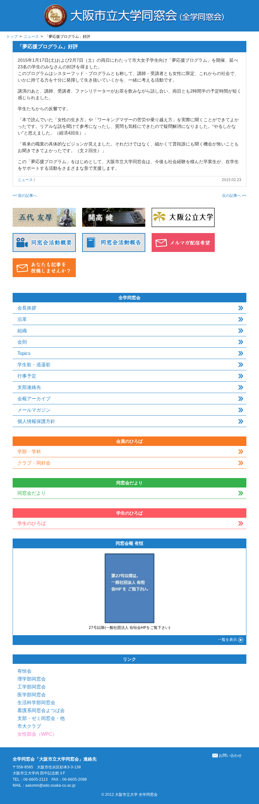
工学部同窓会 (31, 686)
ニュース (31, 36)
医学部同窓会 (31, 694)
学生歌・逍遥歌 (34, 364)
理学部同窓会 (31, 678)
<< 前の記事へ (25, 195)
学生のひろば (31, 523)
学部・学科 (29, 451)
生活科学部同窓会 (36, 702)
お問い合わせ (230, 755)
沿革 (22, 319)
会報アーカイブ (34, 398)
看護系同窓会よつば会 (41, 710)
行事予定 (26, 376)
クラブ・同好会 (34, 462)
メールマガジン (34, 410)
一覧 (227, 639)
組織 (22, 330)
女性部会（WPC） (37, 734)
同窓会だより (31, 493)
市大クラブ (29, 726)
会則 (22, 342)
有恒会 (24, 671)
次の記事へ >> (234, 195)
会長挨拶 (26, 308)
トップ (12, 36)
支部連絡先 (29, 387)
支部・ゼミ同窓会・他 (41, 718)
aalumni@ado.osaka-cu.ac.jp (50, 785)
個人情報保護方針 (36, 421)
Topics (24, 353)
